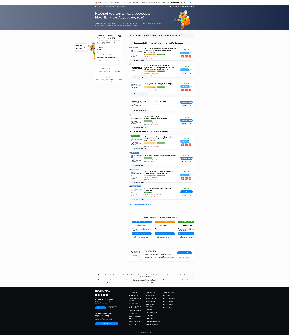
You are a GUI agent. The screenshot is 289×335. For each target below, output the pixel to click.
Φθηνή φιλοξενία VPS (151, 312)
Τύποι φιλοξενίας (114, 2)
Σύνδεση (112, 308)
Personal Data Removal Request (135, 317)
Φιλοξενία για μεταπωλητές (153, 321)
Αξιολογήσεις (126, 2)
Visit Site (183, 253)
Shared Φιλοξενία (150, 301)
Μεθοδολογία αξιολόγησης (175, 6)
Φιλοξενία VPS (149, 309)
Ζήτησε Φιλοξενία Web (135, 310)
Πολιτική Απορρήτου (134, 321)
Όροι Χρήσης (132, 324)
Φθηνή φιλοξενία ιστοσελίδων (150, 305)
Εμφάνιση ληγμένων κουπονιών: (139, 204)
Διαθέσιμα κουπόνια (141, 237)
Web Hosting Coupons (168, 292)
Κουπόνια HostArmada (169, 298)
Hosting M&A (105, 323)
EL (192, 2)
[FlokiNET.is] (136, 252)
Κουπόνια (101, 52)
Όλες (100, 49)
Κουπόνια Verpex (167, 307)
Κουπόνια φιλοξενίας (156, 2)
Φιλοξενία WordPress (151, 298)
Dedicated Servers (150, 318)
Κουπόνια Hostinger (168, 301)
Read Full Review (183, 257)
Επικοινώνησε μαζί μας (135, 295)
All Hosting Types (150, 292)
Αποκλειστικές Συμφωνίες (105, 54)
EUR (185, 2)
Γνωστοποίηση (133, 313)
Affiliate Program (133, 303)
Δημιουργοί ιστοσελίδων (152, 324)
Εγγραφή (100, 308)
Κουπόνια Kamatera (168, 295)
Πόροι (143, 2)
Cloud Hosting (149, 315)
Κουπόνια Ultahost (168, 304)
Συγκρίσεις (136, 2)
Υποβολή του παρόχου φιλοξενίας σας (135, 306)
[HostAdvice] (101, 2)
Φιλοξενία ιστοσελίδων (152, 295)
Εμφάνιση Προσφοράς (186, 102)
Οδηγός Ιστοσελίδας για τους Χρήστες (135, 299)
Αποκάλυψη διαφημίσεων (188, 6)
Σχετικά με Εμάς (133, 292)
